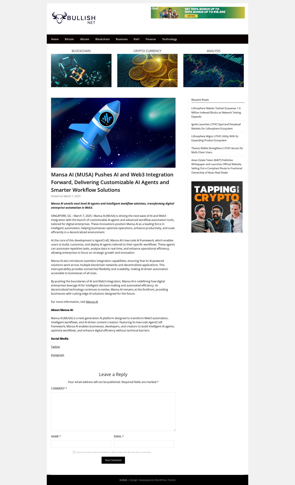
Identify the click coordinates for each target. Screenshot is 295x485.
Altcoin (84, 39)
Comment (59, 388)
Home (55, 39)
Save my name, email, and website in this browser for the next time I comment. (113, 452)
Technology (169, 39)
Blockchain (102, 39)
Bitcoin (69, 39)
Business (122, 39)
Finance (151, 39)
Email (119, 436)
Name (56, 436)
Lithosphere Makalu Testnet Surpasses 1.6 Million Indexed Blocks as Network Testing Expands (216, 112)
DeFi (136, 39)
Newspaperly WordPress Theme (157, 480)
